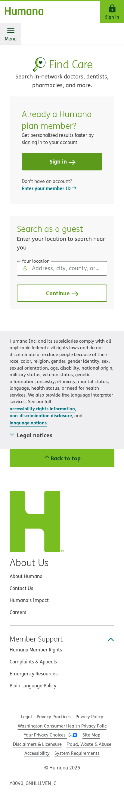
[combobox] (62, 268)
